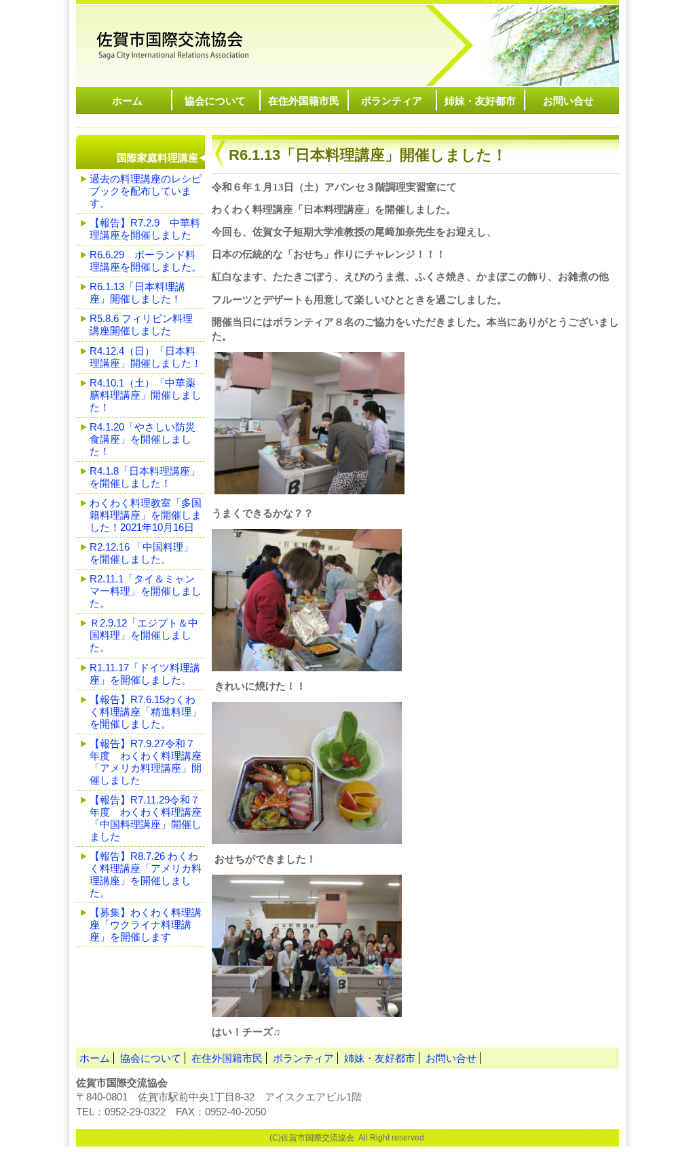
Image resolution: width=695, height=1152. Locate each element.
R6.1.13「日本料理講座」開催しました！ (174, 42)
